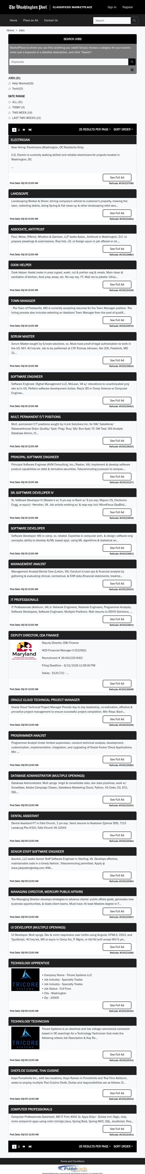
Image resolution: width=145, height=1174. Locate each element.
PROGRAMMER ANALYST (28, 735)
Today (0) (18, 107)
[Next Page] (24, 130)
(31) (14, 78)
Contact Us (51, 20)
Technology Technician (30, 1021)
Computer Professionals (31, 1109)
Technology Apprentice (30, 963)
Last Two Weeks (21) (26, 118)
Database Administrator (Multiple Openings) (48, 776)
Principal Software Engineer (35, 457)
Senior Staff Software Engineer (37, 851)
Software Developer (28, 528)
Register (128, 7)
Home (13, 20)
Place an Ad (30, 20)
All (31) (17, 102)
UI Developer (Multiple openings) (38, 927)
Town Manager (23, 301)
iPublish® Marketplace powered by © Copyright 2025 (72, 1168)
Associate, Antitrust (28, 229)
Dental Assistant (25, 816)
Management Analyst (28, 564)
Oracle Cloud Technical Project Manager (45, 700)
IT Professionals (24, 600)
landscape (19, 193)
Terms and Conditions (72, 1161)
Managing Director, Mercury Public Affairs (47, 892)
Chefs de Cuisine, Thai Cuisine (35, 1070)
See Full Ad (117, 177)
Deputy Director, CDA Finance (35, 635)
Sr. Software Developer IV (32, 493)
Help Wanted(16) (22, 83)
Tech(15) (17, 88)
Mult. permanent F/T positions (36, 417)
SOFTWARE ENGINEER (27, 377)
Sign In (112, 7)
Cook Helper (21, 265)
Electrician (20, 140)
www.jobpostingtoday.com (28, 868)
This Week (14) (22, 112)
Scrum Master (23, 336)
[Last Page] (30, 130)
